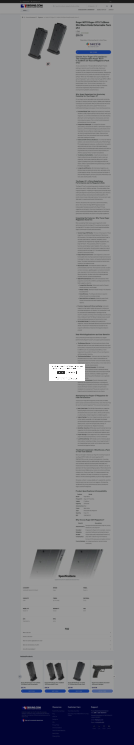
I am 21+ (61, 372)
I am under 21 (71, 372)
